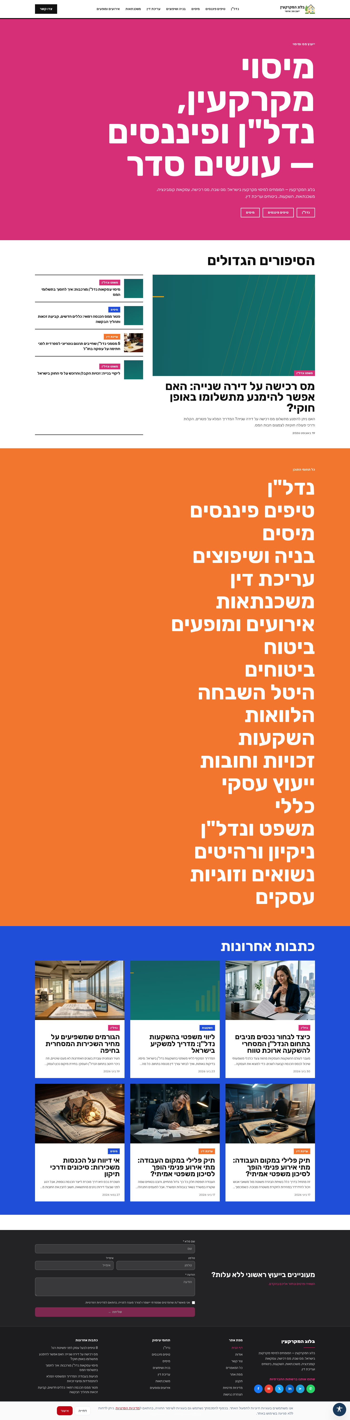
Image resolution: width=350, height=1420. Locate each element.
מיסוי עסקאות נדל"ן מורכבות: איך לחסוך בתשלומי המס (71, 1367)
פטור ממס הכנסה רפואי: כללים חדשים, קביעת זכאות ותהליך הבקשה (68, 1390)
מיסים (195, 9)
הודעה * (190, 1274)
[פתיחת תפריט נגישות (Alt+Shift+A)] (339, 1409)
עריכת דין (153, 9)
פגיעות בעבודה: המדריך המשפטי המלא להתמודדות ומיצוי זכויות (72, 1378)
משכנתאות (133, 9)
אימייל (110, 1258)
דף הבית (237, 1348)
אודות (239, 1354)
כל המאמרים (234, 1368)
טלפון (191, 1258)
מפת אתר (236, 1374)
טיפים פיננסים (215, 9)
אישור (65, 1410)
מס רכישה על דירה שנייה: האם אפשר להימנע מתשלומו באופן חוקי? (68, 1356)
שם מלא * (189, 1241)
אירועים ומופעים (108, 9)
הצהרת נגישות (233, 1394)
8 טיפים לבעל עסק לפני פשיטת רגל (74, 1348)
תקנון (239, 1381)
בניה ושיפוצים (176, 9)
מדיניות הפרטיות (128, 1408)
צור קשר (237, 1361)
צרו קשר (46, 9)
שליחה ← (115, 1312)
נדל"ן (235, 9)
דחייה (83, 1410)
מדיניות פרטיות (233, 1388)
